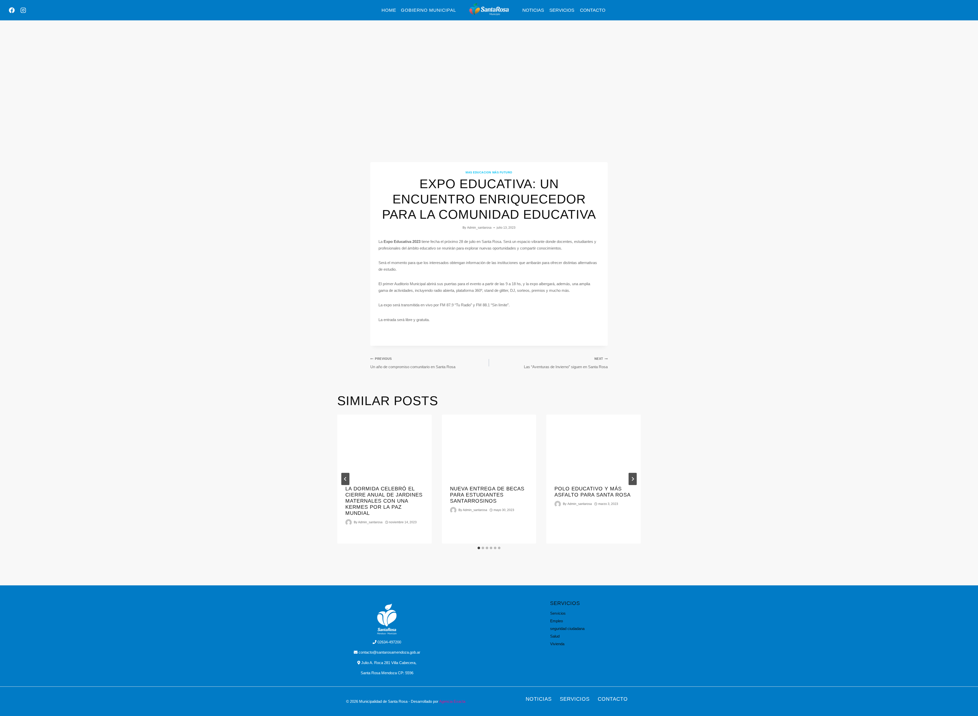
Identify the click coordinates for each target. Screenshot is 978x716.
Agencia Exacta (452, 701)
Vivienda (557, 644)
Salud (555, 636)
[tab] (479, 548)
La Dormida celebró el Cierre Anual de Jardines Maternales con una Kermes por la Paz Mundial (384, 501)
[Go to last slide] (345, 479)
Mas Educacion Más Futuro (489, 172)
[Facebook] (12, 10)
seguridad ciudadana (567, 628)
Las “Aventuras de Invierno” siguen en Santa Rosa (566, 363)
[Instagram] (23, 10)
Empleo (556, 621)
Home (389, 10)
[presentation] (384, 446)
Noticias (533, 10)
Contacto (592, 10)
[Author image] (348, 522)
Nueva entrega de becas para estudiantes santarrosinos (487, 495)
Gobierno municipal (428, 10)
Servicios (561, 10)
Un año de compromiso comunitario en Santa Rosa (412, 363)
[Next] (633, 479)
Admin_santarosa (479, 227)
